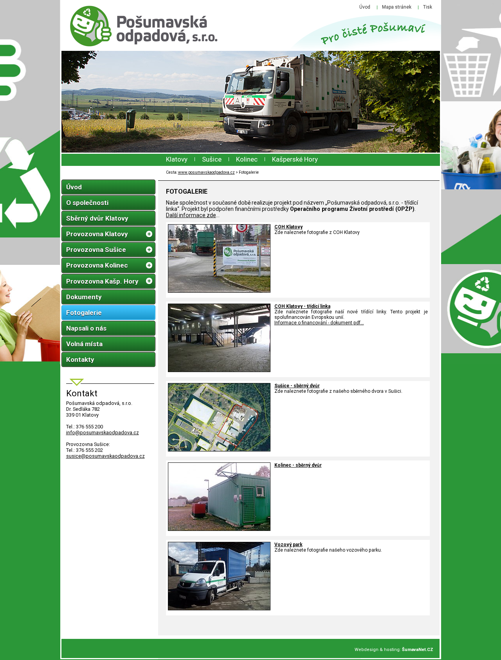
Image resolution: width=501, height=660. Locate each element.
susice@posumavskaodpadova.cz (105, 456)
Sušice (212, 159)
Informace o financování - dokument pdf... (319, 323)
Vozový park (288, 544)
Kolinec (247, 159)
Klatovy (176, 159)
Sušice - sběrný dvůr (297, 385)
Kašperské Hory (295, 159)
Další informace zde (191, 215)
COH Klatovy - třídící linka (302, 306)
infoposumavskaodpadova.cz (102, 432)
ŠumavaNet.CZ (417, 649)
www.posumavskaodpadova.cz (206, 172)
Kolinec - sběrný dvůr (298, 465)
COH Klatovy (288, 227)
